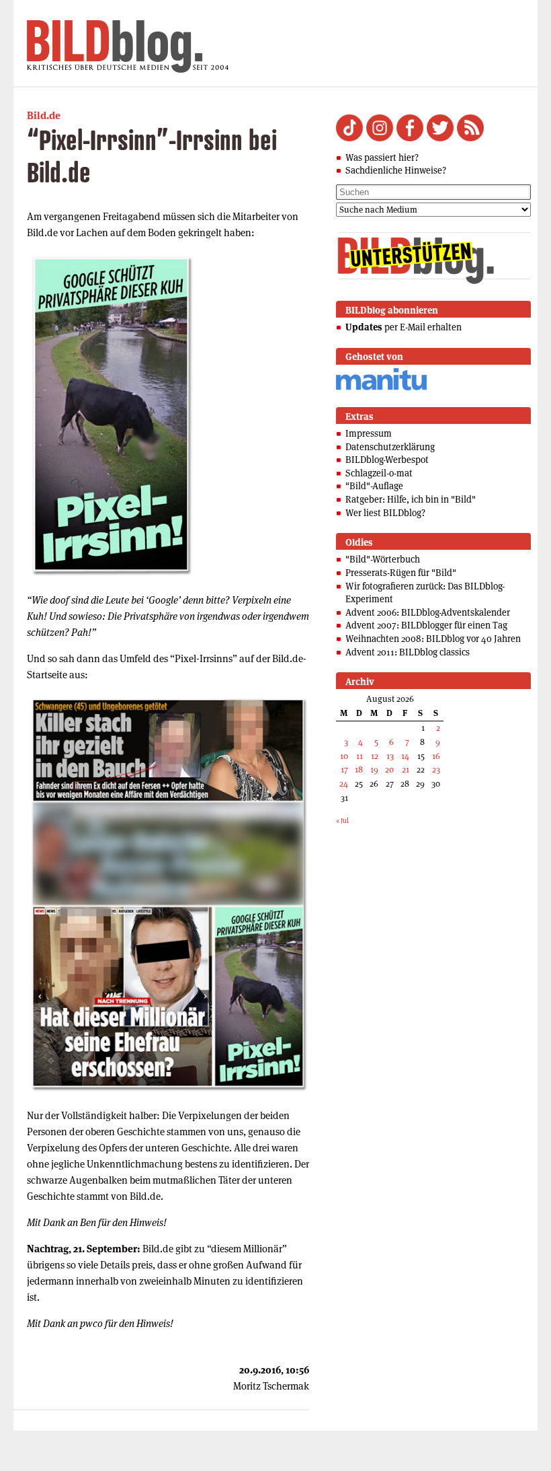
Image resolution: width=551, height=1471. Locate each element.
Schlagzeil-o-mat (379, 473)
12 (374, 756)
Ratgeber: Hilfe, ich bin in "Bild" (410, 499)
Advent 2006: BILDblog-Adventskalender (427, 612)
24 (343, 783)
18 (359, 769)
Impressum (368, 433)
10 (344, 756)
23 (436, 769)
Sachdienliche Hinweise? (395, 170)
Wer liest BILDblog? (385, 513)
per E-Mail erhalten (403, 327)
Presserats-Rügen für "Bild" (400, 573)
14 (405, 756)
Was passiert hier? (382, 157)
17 (344, 769)
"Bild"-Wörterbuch (382, 559)
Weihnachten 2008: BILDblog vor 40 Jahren (433, 639)
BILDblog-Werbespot (387, 460)
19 (374, 769)
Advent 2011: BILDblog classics (407, 652)
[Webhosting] (381, 388)
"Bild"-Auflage (374, 486)
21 (405, 769)
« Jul (342, 820)
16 (436, 756)
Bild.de (43, 115)
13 (390, 756)
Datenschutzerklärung (390, 447)
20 (389, 769)
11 (359, 756)
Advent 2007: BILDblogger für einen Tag (426, 625)
